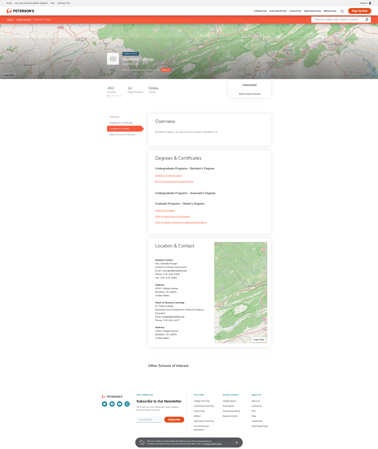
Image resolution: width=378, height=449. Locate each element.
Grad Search (228, 406)
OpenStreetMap (358, 25)
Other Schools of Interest (122, 134)
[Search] (342, 11)
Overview (114, 116)
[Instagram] (127, 404)
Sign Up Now (360, 10)
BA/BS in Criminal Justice (168, 175)
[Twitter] (104, 404)
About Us (256, 401)
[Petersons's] (20, 10)
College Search (229, 401)
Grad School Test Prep (204, 406)
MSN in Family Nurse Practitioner (172, 216)
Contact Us (257, 406)
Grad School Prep (277, 11)
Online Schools (24, 19)
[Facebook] (112, 404)
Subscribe (174, 419)
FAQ (52, 3)
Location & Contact (119, 128)
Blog (9, 3)
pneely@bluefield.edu (173, 316)
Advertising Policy (260, 426)
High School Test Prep (204, 421)
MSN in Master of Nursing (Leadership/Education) (181, 222)
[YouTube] (119, 404)
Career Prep (295, 11)
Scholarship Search (231, 411)
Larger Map (8, 75)
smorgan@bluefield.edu (174, 270)
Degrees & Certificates (121, 122)
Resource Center (230, 416)
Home (10, 19)
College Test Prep (202, 401)
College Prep (260, 11)
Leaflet (343, 25)
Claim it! (165, 70)
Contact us (63, 3)
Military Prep (330, 11)
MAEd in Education (165, 210)
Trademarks (257, 421)
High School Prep (312, 11)
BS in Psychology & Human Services (174, 181)
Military (197, 416)
